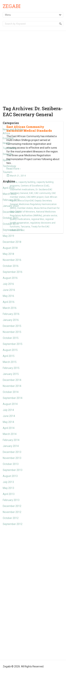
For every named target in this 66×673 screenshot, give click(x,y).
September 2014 (12, 398)
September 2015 (12, 344)
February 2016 (11, 313)
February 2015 (11, 368)
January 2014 (11, 446)
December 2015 (12, 325)
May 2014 (8, 422)
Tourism (7, 172)
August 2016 (10, 277)
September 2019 (12, 229)
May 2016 (8, 295)
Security (7, 154)
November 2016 (12, 259)
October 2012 (11, 518)
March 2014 (9, 434)
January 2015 (11, 374)
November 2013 (12, 458)
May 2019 (8, 235)
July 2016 (8, 283)
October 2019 (11, 223)
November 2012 (12, 512)
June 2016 (9, 289)
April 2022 (8, 187)
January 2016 (11, 319)
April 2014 (8, 428)
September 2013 (12, 470)
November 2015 (12, 331)
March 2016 (9, 307)
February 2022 (11, 199)
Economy (8, 138)
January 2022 (11, 205)
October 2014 (11, 392)
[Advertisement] (33, 65)
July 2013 (8, 482)
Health (6, 143)
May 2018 (8, 253)
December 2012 (12, 506)
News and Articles (13, 129)
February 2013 (11, 500)
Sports (6, 160)
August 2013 (10, 476)
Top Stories (9, 148)
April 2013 (8, 494)
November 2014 (12, 386)
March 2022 (9, 193)
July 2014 (8, 410)
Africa (6, 133)
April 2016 (8, 301)
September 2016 (12, 271)
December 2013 (12, 452)
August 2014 (10, 404)
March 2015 (9, 362)
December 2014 (12, 380)
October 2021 (11, 217)
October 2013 (11, 464)
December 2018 (12, 241)
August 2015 (10, 350)
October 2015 (11, 337)
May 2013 (8, 488)
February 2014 (11, 440)
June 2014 (9, 416)
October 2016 (11, 265)
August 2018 (10, 247)
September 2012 (12, 524)
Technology (9, 166)
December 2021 (12, 211)
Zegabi (12, 6)
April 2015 (8, 356)
